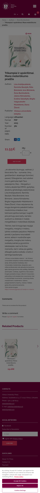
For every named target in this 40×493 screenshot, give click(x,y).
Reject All (20, 485)
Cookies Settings (20, 490)
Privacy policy (18, 477)
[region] (20, 480)
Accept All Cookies (20, 481)
